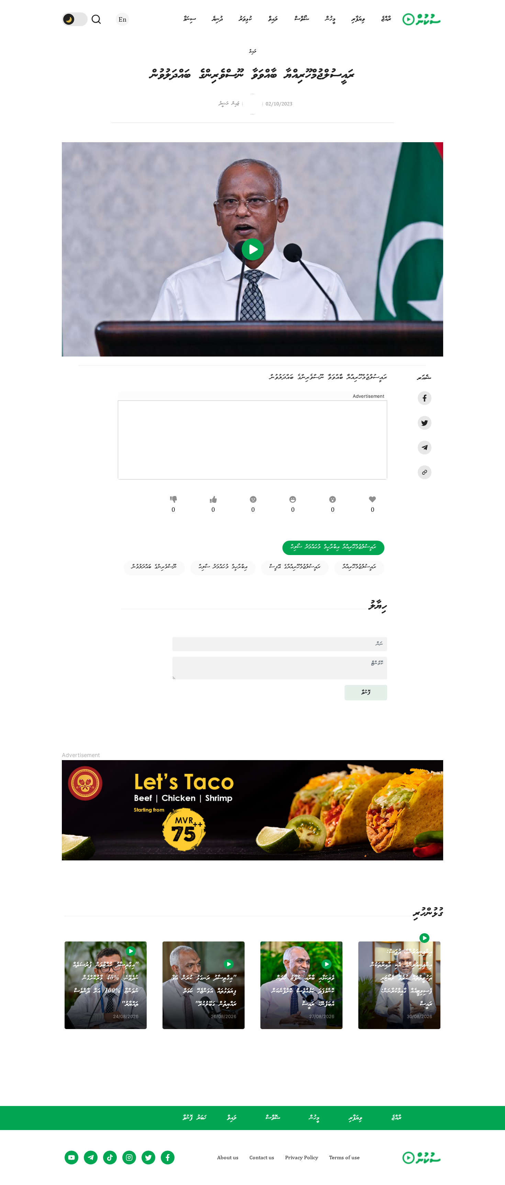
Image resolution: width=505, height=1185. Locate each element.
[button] (424, 472)
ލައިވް (273, 19)
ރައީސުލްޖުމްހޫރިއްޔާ (359, 567)
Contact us (261, 1157)
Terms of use (344, 1157)
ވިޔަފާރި (358, 19)
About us (227, 1157)
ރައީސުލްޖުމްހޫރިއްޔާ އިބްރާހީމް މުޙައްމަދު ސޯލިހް (333, 547)
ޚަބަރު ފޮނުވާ (194, 1118)
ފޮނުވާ (365, 692)
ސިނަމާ (189, 19)
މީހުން (330, 19)
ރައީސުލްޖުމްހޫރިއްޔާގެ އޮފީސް (295, 567)
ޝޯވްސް (301, 19)
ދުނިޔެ (217, 19)
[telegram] (424, 447)
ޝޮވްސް (273, 1118)
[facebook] (424, 398)
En (122, 19)
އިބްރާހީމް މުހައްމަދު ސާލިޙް (223, 567)
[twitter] (424, 422)
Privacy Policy (301, 1157)
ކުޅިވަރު (245, 19)
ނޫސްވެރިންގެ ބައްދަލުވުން (154, 567)
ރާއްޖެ (386, 19)
